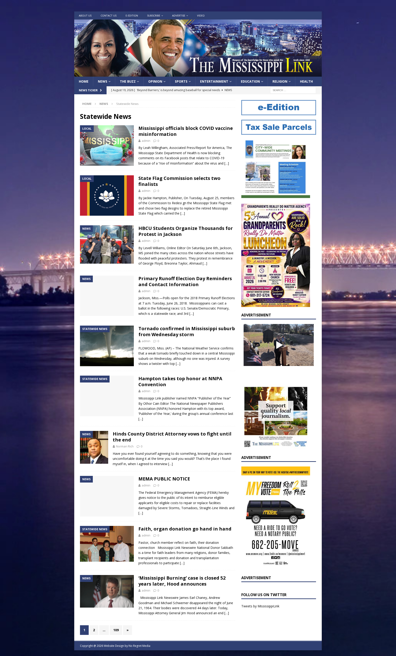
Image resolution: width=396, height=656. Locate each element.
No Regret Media (139, 646)
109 (116, 630)
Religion (279, 81)
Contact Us (108, 15)
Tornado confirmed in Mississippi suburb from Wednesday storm (186, 331)
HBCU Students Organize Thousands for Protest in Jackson (185, 231)
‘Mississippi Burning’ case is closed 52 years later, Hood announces (182, 581)
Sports (181, 81)
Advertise (178, 15)
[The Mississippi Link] (198, 74)
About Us (85, 15)
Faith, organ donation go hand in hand (184, 529)
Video (201, 15)
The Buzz (128, 81)
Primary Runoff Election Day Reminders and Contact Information (185, 281)
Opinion (155, 81)
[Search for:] (293, 90)
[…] (226, 163)
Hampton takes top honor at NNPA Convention (180, 381)
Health (306, 81)
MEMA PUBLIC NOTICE (164, 479)
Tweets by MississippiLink (260, 606)
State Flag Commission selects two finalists (179, 181)
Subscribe (153, 15)
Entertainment (214, 81)
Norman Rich (125, 446)
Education (250, 81)
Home (83, 81)
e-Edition (132, 15)
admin (146, 141)
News (102, 81)
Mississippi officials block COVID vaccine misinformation (185, 131)
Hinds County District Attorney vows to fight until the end (172, 437)
